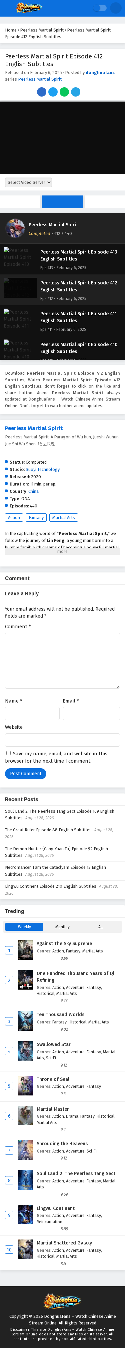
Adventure (75, 987)
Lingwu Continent (56, 1208)
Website (14, 727)
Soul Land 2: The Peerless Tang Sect (76, 1173)
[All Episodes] (62, 202)
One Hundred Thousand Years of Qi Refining (75, 977)
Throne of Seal (53, 1079)
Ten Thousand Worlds (60, 1014)
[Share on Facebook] (42, 92)
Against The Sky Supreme (64, 943)
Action (14, 517)
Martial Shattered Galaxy (64, 1243)
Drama (72, 1116)
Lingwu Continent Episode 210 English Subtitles (50, 886)
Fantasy (36, 517)
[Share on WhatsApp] (65, 92)
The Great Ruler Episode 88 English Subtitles (48, 829)
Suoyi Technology (43, 469)
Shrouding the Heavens (62, 1144)
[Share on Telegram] (76, 92)
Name (13, 701)
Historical (45, 993)
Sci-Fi (51, 1057)
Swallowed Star (54, 1044)
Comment (18, 627)
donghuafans (100, 72)
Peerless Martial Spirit (40, 79)
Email (71, 701)
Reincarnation (49, 1221)
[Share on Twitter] (53, 92)
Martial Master (53, 1109)
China (33, 491)
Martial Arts (63, 517)
